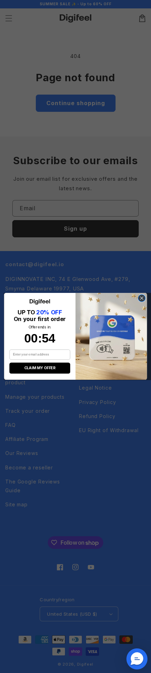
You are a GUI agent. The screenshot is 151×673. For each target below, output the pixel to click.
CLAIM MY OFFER (39, 368)
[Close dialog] (141, 298)
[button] (136, 658)
